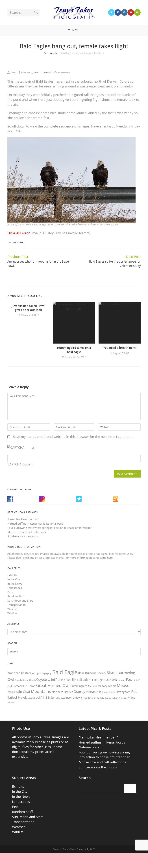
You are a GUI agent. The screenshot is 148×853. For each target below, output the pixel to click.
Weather (12, 609)
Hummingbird (78, 686)
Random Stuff (15, 596)
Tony (12, 72)
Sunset (55, 698)
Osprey (79, 691)
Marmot (92, 686)
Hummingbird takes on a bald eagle (74, 350)
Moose (123, 685)
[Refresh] (33, 447)
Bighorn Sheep (95, 673)
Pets (10, 592)
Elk (74, 679)
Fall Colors (84, 680)
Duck (68, 679)
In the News (14, 583)
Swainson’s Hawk (71, 697)
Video (131, 697)
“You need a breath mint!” (119, 348)
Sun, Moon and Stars (20, 600)
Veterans (123, 698)
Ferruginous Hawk (104, 680)
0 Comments (64, 72)
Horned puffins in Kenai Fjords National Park (35, 523)
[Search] (130, 788)
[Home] (45, 53)
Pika (98, 692)
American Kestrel (19, 673)
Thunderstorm (89, 697)
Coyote (41, 679)
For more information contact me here (89, 557)
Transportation (16, 604)
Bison (111, 672)
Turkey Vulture (112, 697)
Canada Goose (21, 680)
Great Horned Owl (53, 685)
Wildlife (48, 72)
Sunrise (43, 697)
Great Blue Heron (24, 686)
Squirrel (31, 697)
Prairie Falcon (109, 692)
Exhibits (12, 575)
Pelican (91, 692)
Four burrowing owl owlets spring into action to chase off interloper (49, 527)
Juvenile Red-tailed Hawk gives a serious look (28, 308)
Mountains (41, 691)
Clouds (32, 680)
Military (102, 686)
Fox (129, 679)
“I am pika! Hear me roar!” (23, 519)
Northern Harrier (62, 692)
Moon (112, 686)
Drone (61, 679)
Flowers (121, 679)
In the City (13, 579)
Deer (52, 679)
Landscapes (14, 588)
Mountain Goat (18, 691)
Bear (81, 673)
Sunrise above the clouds (22, 536)
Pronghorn (123, 692)
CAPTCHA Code (18, 464)
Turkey (100, 697)
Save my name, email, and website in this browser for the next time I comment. (73, 436)
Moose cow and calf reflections (26, 532)
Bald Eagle (19, 242)
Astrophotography (41, 673)
